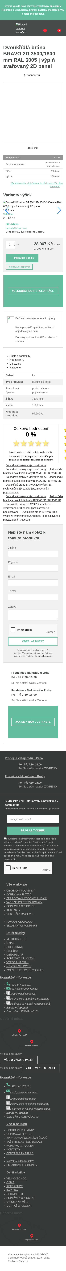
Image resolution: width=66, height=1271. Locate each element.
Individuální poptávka (19, 266)
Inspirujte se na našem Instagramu (29, 998)
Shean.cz (23, 1261)
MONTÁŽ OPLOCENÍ (18, 966)
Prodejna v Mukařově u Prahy (25, 776)
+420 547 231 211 (20, 984)
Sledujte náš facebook (23, 993)
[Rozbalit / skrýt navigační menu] (5, 28)
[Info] (39, 28)
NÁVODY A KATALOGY (20, 921)
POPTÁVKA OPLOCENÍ (20, 906)
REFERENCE (14, 946)
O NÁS (10, 943)
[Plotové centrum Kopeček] (24, 28)
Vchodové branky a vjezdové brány (26, 465)
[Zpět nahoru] (60, 1265)
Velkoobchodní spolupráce (33, 291)
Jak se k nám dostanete (33, 721)
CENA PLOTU (14, 954)
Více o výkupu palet (19, 1060)
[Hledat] (12, 28)
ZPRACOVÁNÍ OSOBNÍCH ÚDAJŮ (26, 898)
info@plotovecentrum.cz (24, 988)
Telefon (12, 591)
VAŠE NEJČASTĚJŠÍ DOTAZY (24, 902)
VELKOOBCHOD (16, 939)
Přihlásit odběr (33, 830)
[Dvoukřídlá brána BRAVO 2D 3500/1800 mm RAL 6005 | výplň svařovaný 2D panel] (33, 112)
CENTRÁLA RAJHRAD (19, 914)
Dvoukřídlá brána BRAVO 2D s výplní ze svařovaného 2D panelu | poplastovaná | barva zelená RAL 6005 (31, 516)
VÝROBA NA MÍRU (17, 962)
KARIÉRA (12, 950)
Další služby (15, 933)
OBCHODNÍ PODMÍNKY (20, 890)
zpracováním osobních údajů (35, 838)
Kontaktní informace (15, 977)
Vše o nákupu (16, 884)
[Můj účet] (53, 28)
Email (11, 576)
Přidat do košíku (24, 258)
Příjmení (13, 562)
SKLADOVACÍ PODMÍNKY (21, 925)
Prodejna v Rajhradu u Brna (24, 758)
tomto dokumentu (43, 656)
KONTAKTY (13, 910)
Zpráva (12, 606)
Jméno (12, 547)
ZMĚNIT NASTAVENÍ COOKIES (25, 970)
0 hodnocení (32, 75)
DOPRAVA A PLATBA (18, 894)
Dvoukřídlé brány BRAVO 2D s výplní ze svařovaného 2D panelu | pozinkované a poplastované (27, 488)
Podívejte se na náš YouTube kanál (30, 1003)
